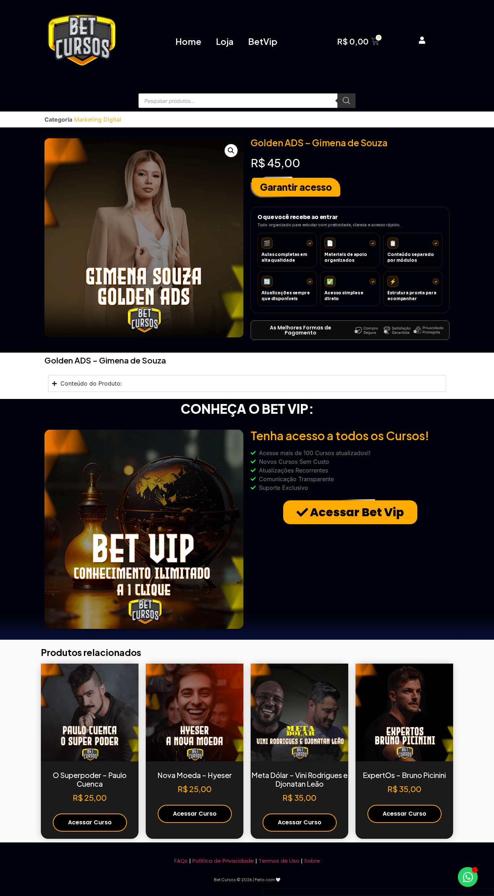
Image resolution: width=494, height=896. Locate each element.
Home (188, 41)
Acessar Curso (90, 822)
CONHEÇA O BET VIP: (247, 409)
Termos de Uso (279, 861)
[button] (231, 150)
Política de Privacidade (223, 861)
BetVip (262, 41)
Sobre (312, 861)
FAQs (181, 861)
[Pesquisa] (346, 100)
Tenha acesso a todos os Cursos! (340, 435)
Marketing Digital (97, 119)
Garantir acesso (296, 187)
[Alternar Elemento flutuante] (468, 877)
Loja (225, 41)
